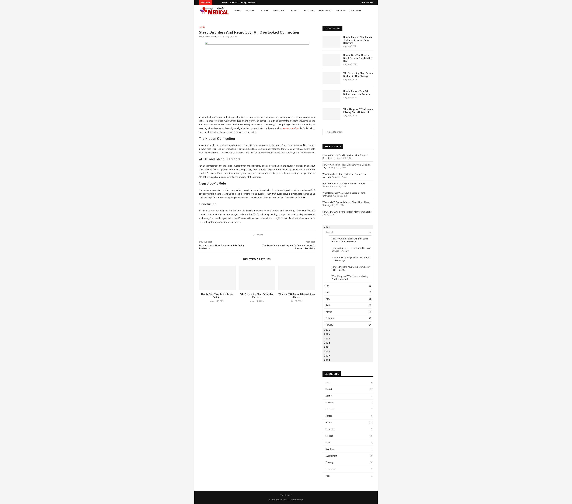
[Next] (219, 2)
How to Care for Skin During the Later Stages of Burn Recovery (357, 40)
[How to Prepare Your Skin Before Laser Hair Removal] (331, 96)
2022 (327, 342)
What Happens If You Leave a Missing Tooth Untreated (358, 111)
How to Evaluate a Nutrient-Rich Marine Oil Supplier (347, 212)
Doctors (349, 402)
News (349, 442)
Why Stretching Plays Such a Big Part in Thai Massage (358, 75)
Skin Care (309, 10)
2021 (327, 347)
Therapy (340, 10)
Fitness (250, 10)
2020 (327, 351)
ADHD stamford (291, 128)
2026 (327, 226)
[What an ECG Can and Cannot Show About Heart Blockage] (296, 278)
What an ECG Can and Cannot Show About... (296, 295)
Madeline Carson (214, 36)
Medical (295, 10)
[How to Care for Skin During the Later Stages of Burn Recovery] (331, 42)
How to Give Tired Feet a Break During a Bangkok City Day (358, 58)
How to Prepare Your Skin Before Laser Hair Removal (356, 93)
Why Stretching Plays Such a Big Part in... (256, 295)
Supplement (325, 10)
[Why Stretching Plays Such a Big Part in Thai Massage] (257, 278)
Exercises (349, 409)
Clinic (349, 382)
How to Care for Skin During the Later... (239, 2)
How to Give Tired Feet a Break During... (217, 295)
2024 (327, 334)
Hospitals (278, 10)
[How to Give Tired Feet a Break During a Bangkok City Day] (217, 278)
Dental (238, 10)
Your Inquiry (366, 2)
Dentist (349, 396)
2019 (327, 355)
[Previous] (215, 2)
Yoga (349, 475)
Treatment (355, 10)
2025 (327, 330)
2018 (327, 360)
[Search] (371, 11)
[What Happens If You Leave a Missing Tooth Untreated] (331, 114)
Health (265, 10)
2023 (327, 338)
